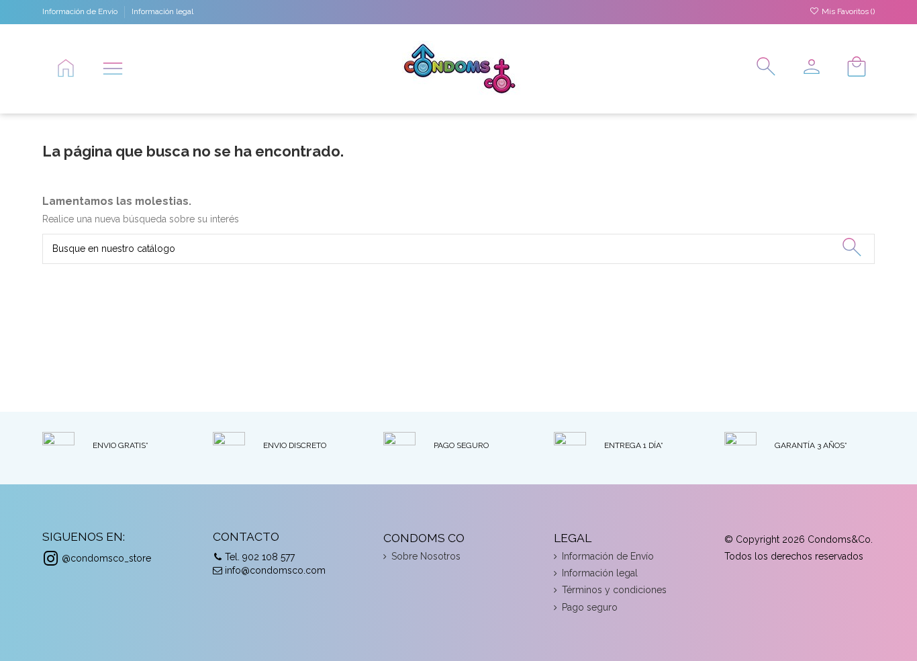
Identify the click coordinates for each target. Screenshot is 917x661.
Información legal (162, 11)
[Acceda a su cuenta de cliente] (807, 68)
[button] (112, 68)
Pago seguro (590, 607)
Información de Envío (80, 11)
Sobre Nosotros (426, 556)
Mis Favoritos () (847, 11)
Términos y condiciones (614, 589)
